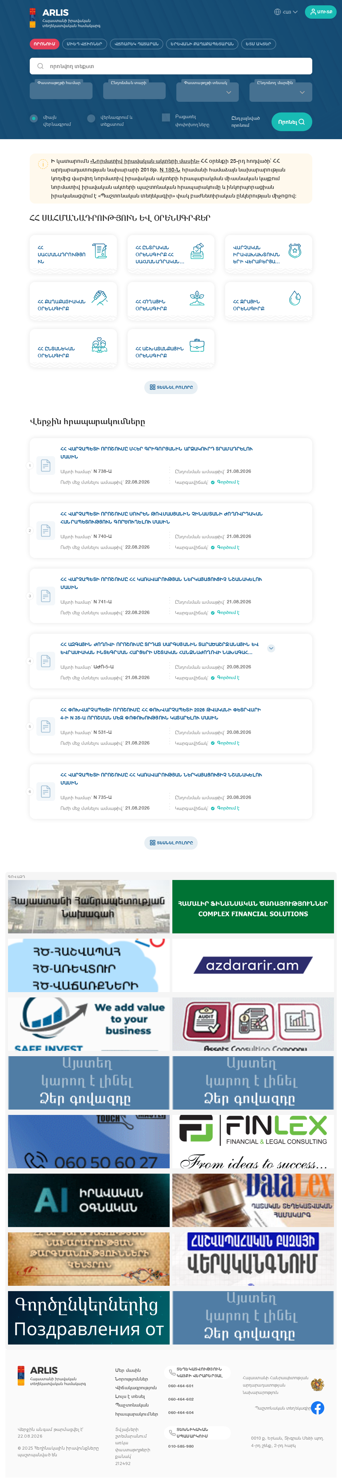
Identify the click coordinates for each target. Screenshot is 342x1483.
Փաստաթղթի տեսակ (205, 82)
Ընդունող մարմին (275, 82)
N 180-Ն (170, 170)
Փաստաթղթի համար (58, 82)
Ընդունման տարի (129, 82)
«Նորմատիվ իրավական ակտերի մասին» (144, 161)
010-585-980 (181, 1446)
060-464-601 (181, 1385)
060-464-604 (181, 1412)
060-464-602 (181, 1399)
